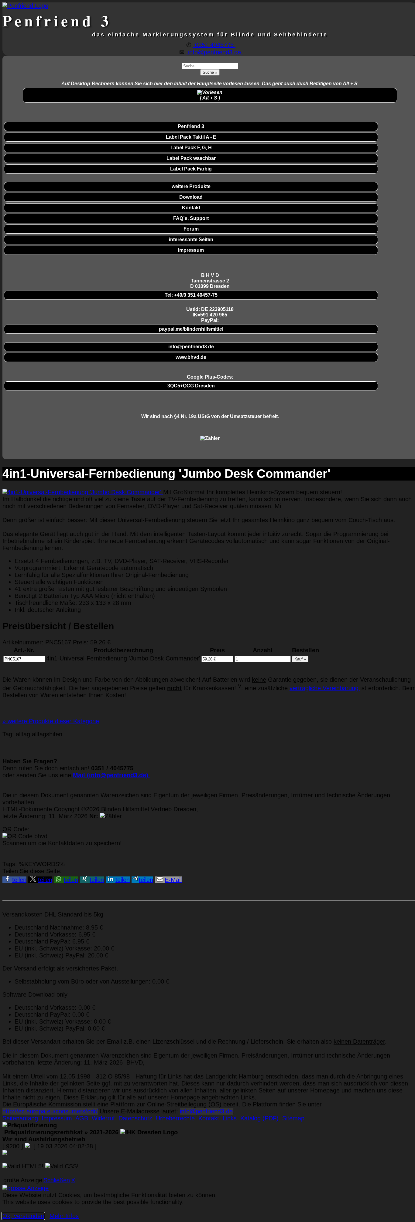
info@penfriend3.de (214, 52)
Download (191, 197)
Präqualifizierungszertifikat (60, 1132)
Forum (191, 228)
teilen (19, 879)
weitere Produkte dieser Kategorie (50, 721)
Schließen (56, 1180)
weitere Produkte (191, 186)
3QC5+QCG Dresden (191, 385)
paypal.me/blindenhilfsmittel (191, 329)
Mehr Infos (64, 1216)
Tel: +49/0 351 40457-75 (191, 295)
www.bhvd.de (191, 357)
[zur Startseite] (25, 5)
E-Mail (173, 879)
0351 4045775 (214, 45)
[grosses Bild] (82, 492)
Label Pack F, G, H (191, 147)
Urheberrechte (175, 1118)
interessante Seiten (191, 239)
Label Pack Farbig (191, 168)
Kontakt (191, 207)
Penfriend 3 (191, 126)
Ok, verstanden (23, 1216)
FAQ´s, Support (191, 218)
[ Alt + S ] (210, 97)
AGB (81, 1118)
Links (230, 1118)
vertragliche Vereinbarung (325, 688)
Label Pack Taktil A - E (191, 137)
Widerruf (103, 1118)
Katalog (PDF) (259, 1118)
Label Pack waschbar (191, 158)
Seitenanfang (20, 1118)
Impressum (191, 250)
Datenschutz (135, 1118)
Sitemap (293, 1118)
